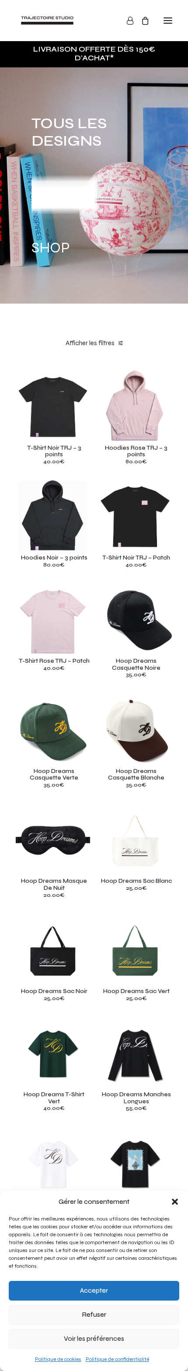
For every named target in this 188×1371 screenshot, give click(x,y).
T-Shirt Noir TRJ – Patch (136, 557)
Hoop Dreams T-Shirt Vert (54, 1098)
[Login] (126, 20)
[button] (175, 1201)
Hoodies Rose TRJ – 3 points (136, 451)
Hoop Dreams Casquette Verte (54, 775)
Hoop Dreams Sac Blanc (136, 881)
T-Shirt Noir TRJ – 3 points (54, 451)
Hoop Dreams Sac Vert (136, 991)
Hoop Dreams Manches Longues (136, 1098)
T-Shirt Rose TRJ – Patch (54, 661)
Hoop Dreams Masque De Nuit (54, 885)
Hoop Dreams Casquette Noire (136, 665)
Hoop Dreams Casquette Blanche (136, 775)
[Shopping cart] (141, 20)
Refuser (94, 1315)
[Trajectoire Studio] (47, 20)
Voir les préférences (94, 1339)
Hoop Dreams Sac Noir (54, 991)
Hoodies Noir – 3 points (54, 557)
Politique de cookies (58, 1359)
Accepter (94, 1290)
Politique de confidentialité (117, 1359)
